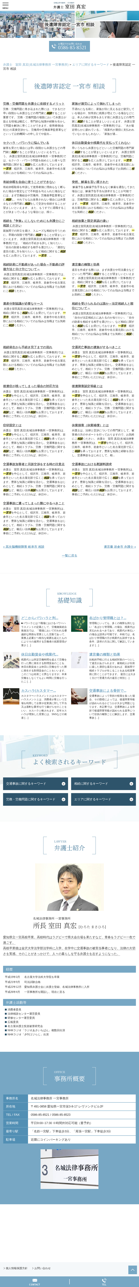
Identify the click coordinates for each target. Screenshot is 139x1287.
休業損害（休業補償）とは (90, 425)
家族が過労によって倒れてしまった (96, 103)
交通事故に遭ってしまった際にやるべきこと (34, 503)
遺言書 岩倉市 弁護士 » (120, 547)
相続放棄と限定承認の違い (90, 221)
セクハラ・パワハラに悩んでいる (26, 143)
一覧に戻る (69, 555)
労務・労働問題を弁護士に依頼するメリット (34, 103)
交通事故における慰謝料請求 (92, 464)
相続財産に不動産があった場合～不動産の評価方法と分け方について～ (34, 267)
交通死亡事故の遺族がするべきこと (96, 347)
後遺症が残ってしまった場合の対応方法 (30, 386)
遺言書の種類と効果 (86, 264)
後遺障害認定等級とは (87, 386)
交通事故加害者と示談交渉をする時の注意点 (34, 464)
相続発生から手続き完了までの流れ (27, 347)
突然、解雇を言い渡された (90, 182)
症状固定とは (12, 425)
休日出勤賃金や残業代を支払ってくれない (101, 143)
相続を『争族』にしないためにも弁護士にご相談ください (34, 223)
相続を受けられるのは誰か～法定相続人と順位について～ (102, 306)
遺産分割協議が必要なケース (23, 303)
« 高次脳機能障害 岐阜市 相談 (23, 547)
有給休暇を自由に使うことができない (29, 182)
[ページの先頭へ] (132, 1270)
